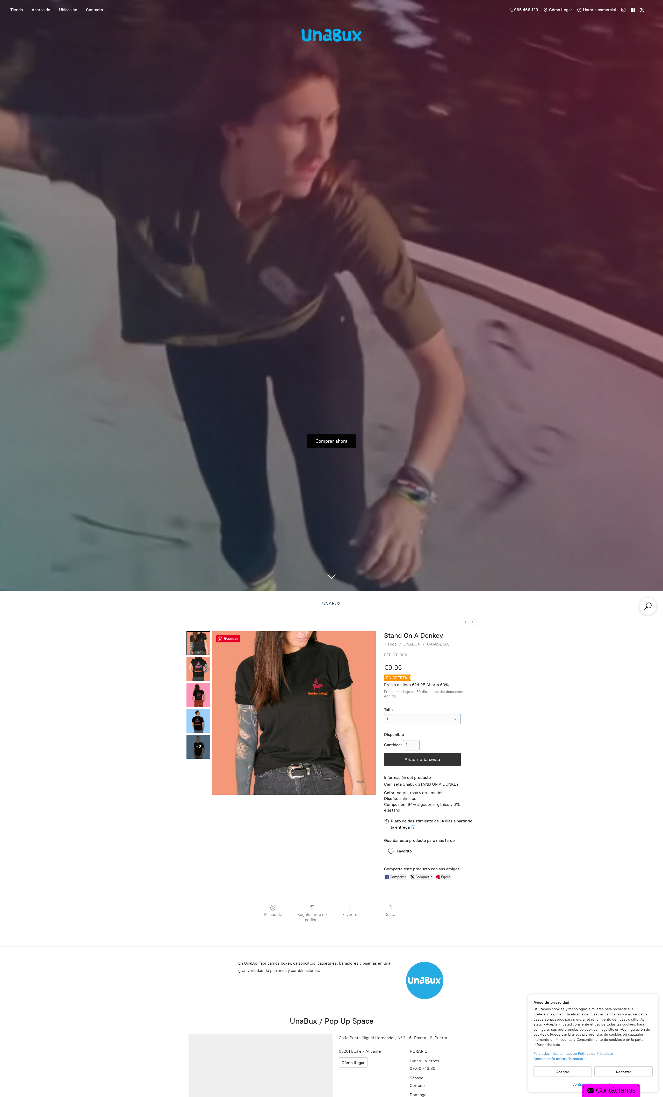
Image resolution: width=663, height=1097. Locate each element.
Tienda (16, 9)
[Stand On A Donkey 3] (198, 721)
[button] (402, 851)
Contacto (94, 9)
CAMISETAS (438, 644)
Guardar (231, 638)
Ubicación (68, 9)
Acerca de (41, 9)
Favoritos (350, 914)
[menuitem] (465, 622)
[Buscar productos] (648, 606)
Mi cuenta (273, 914)
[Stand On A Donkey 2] (198, 695)
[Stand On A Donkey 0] (198, 643)
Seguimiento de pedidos (312, 917)
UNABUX (331, 603)
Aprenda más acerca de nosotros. (561, 1059)
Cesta (389, 914)
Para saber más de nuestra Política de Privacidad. (574, 1053)
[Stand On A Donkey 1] (198, 669)
